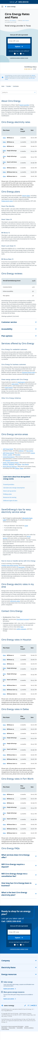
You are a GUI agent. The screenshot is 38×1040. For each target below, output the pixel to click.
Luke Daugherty (12, 20)
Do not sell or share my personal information (12, 1026)
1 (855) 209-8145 (23, 2)
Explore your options (9, 988)
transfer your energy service (9, 565)
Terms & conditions (29, 1028)
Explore (17, 46)
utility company (21, 629)
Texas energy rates (7, 201)
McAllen (17, 455)
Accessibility (20, 1028)
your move (21, 567)
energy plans (26, 195)
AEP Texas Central (8, 453)
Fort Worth (25, 464)
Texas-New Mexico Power (11, 462)
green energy (9, 387)
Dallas (19, 464)
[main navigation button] (3, 6)
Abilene (21, 451)
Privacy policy (12, 1028)
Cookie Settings (5, 1029)
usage (26, 525)
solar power (15, 384)
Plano (21, 468)
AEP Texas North (8, 449)
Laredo (10, 455)
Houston (7, 460)
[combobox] (2, 92)
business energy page (28, 372)
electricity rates (15, 601)
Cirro (4, 137)
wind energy (21, 382)
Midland (11, 464)
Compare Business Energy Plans (19, 58)
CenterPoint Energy (9, 457)
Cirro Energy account (22, 619)
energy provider (24, 105)
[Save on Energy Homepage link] (10, 6)
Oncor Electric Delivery (10, 466)
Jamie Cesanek (25, 20)
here (22, 627)
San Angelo (29, 451)
